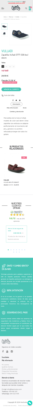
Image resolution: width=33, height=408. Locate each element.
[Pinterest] (19, 100)
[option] (5, 26)
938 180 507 (13, 391)
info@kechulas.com (14, 389)
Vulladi (6, 180)
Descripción (16, 104)
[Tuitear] (16, 100)
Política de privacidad (24, 405)
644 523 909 (14, 394)
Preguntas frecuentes (9, 371)
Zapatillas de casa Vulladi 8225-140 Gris (16, 182)
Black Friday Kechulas (10, 373)
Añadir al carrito (11, 89)
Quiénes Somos (7, 367)
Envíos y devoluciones (10, 369)
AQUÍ (24, 1)
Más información (12, 108)
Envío (24, 108)
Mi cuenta (5, 365)
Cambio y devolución (17, 111)
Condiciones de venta (9, 405)
